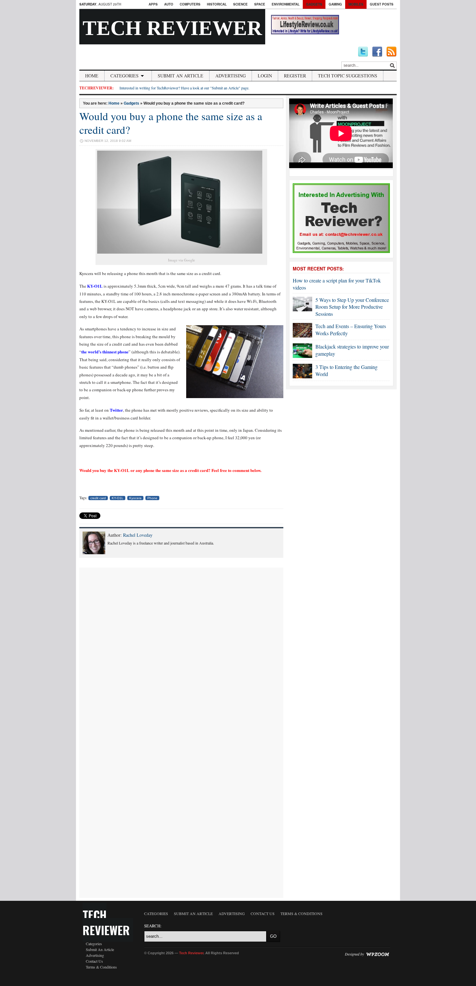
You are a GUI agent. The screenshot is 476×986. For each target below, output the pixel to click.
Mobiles (355, 4)
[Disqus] (181, 648)
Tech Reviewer (172, 28)
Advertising (230, 76)
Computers (190, 4)
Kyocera (135, 498)
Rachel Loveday (138, 535)
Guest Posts (381, 4)
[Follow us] (363, 52)
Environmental (286, 4)
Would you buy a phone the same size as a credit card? (170, 123)
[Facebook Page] (377, 52)
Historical (217, 4)
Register (295, 76)
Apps (153, 4)
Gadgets (314, 4)
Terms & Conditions (101, 966)
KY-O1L (95, 286)
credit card (98, 498)
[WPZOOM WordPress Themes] (377, 954)
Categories (124, 76)
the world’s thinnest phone (105, 352)
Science (240, 4)
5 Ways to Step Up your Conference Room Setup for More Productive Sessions (352, 306)
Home (91, 76)
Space (259, 4)
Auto (168, 4)
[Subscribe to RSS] (391, 52)
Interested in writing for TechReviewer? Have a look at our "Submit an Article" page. (184, 87)
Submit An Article (180, 76)
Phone (152, 498)
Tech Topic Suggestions (347, 76)
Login (265, 76)
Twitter (116, 410)
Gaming (335, 4)
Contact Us (94, 961)
